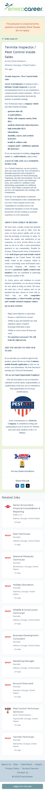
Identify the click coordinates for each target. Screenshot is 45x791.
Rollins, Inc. (18, 515)
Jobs (15, 764)
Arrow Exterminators (15, 61)
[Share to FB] (17, 486)
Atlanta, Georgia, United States (20, 65)
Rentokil (16, 537)
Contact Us (22, 772)
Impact (38, 764)
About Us (6, 764)
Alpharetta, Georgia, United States (25, 745)
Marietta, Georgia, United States (24, 592)
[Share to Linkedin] (22, 486)
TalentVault (26, 764)
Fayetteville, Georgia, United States (25, 720)
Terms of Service (30, 768)
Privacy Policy (12, 768)
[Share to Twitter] (28, 486)
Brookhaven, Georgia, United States (25, 567)
